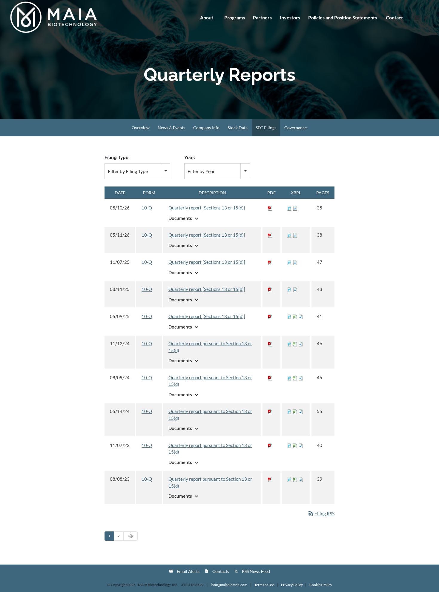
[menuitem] (342, 17)
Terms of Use (264, 584)
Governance (295, 127)
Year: (189, 157)
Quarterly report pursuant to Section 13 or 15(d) (210, 347)
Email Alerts (188, 571)
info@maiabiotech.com (229, 584)
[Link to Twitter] (416, 17)
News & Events (171, 127)
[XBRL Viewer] (289, 207)
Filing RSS (320, 513)
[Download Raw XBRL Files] (295, 207)
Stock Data (238, 127)
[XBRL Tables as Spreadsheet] (295, 316)
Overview (141, 127)
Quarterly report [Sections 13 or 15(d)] (206, 207)
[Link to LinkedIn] (425, 17)
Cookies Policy (320, 584)
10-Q (147, 207)
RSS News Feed (256, 571)
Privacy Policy (292, 584)
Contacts (220, 571)
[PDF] (270, 207)
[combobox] (137, 171)
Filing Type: (117, 157)
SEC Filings (266, 127)
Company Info (206, 127)
